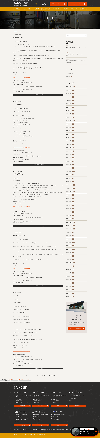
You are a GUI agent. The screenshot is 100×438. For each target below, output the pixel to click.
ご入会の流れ (49, 429)
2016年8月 (69, 276)
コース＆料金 (22, 429)
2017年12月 (70, 222)
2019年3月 (70, 174)
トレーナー (28, 429)
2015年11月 (69, 296)
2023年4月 (69, 90)
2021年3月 (69, 137)
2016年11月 (70, 266)
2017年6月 (70, 242)
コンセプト (16, 429)
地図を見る (22, 405)
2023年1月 (69, 97)
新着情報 (69, 76)
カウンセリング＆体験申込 (76, 4)
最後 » (53, 375)
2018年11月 (70, 188)
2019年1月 (70, 181)
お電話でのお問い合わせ (57, 4)
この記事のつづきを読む (38, 94)
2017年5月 (70, 245)
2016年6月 (69, 283)
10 (42, 375)
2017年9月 (70, 232)
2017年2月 (70, 256)
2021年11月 (69, 117)
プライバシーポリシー (64, 429)
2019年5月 (70, 168)
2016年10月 (70, 269)
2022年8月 (69, 100)
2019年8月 (70, 157)
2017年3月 (70, 252)
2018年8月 (69, 198)
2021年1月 (69, 144)
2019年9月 (69, 154)
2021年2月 (69, 141)
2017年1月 (69, 259)
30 (22, 379)
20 (44, 375)
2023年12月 (70, 86)
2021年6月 (69, 134)
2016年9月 (69, 272)
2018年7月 (69, 201)
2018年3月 (70, 212)
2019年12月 (70, 147)
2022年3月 (69, 110)
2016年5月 (69, 286)
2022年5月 (69, 103)
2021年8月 (69, 127)
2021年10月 (70, 120)
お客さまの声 (43, 429)
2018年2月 (70, 215)
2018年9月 (69, 195)
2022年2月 (69, 113)
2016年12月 (70, 262)
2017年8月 (70, 235)
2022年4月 (69, 107)
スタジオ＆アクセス (35, 429)
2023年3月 (69, 93)
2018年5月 (69, 205)
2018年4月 (69, 208)
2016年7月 (69, 279)
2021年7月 (69, 130)
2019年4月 (70, 171)
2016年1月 (69, 293)
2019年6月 (70, 164)
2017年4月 (70, 249)
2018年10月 (70, 191)
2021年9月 (69, 124)
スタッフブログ (69, 73)
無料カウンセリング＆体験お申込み (21, 77)
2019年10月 (70, 151)
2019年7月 (70, 161)
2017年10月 (70, 228)
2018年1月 (70, 218)
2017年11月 (70, 225)
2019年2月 (70, 178)
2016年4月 (69, 289)
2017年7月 (70, 239)
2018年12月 (70, 185)
